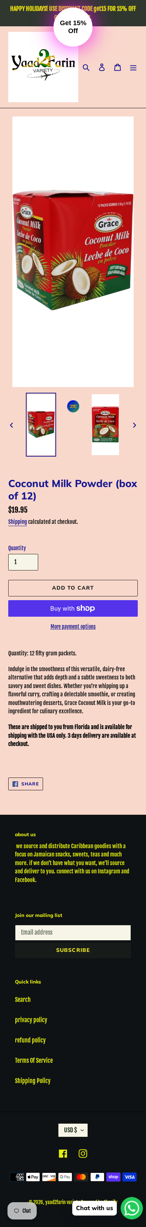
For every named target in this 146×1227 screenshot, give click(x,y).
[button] (73, 27)
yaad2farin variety (62, 1202)
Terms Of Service (34, 1060)
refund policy (30, 1040)
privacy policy (31, 1020)
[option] (41, 424)
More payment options (73, 626)
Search (23, 999)
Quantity (17, 548)
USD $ (70, 1130)
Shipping (17, 521)
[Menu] (133, 67)
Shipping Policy (33, 1081)
